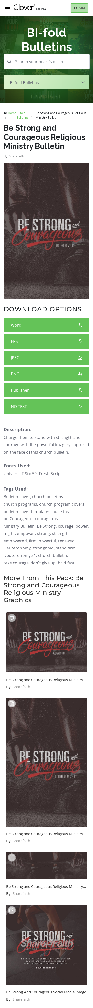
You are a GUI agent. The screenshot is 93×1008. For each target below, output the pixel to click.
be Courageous (18, 518)
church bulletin (52, 555)
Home (12, 113)
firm (33, 541)
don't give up (43, 563)
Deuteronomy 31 (20, 555)
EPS (14, 341)
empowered (15, 541)
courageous (46, 518)
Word (16, 325)
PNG (15, 374)
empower (26, 533)
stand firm (66, 548)
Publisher (20, 390)
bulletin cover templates (27, 511)
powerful (47, 541)
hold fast (66, 563)
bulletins (60, 511)
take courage (16, 563)
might (9, 533)
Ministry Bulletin (19, 526)
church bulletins (47, 496)
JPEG (15, 357)
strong (43, 533)
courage (65, 526)
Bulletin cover (17, 496)
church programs (20, 504)
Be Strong (46, 526)
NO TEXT (19, 406)
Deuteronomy (17, 548)
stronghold (43, 548)
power (82, 526)
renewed (66, 541)
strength (60, 533)
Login (79, 8)
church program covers (61, 504)
